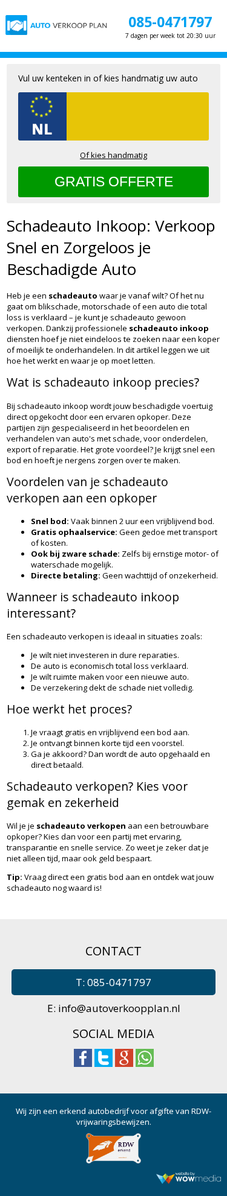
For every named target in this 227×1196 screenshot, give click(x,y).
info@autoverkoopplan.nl (119, 1008)
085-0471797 (170, 21)
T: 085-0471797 (113, 982)
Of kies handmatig (113, 155)
